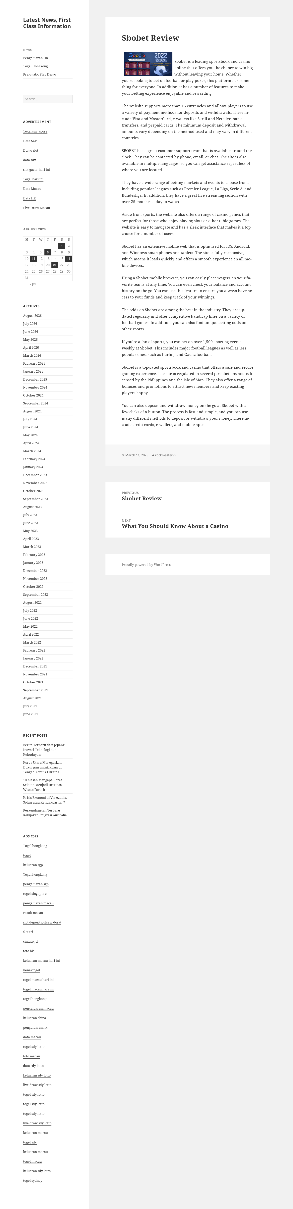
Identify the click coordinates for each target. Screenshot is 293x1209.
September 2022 (35, 594)
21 (55, 265)
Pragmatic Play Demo (39, 74)
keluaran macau (35, 1152)
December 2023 (35, 475)
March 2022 (32, 642)
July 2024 (30, 419)
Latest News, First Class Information (47, 23)
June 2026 (30, 331)
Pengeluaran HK (35, 58)
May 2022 (30, 626)
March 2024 (32, 451)
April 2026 (31, 347)
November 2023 (35, 483)
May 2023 (30, 531)
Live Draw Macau (36, 208)
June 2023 (30, 523)
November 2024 (35, 387)
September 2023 (35, 499)
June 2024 (30, 427)
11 (33, 258)
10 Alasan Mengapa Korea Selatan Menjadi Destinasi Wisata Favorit (43, 785)
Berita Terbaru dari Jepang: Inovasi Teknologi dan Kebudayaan (44, 750)
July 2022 (30, 610)
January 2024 (33, 467)
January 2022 (33, 658)
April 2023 (31, 539)
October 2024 (33, 395)
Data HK (29, 198)
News (27, 50)
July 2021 (30, 706)
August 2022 (32, 602)
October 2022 (33, 586)
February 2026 (34, 363)
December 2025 (35, 379)
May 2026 (30, 339)
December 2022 (35, 570)
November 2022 (35, 578)
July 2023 (30, 515)
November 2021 (35, 674)
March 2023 (32, 547)
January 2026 (33, 371)
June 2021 (30, 714)
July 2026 (30, 323)
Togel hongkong (35, 846)
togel (27, 855)
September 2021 (35, 690)
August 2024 (32, 411)
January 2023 (33, 562)
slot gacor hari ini (36, 169)
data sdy (29, 160)
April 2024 (31, 443)
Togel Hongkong (35, 66)
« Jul (33, 284)
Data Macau (32, 188)
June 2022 (30, 618)
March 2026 (32, 355)
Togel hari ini (33, 179)
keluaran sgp (33, 865)
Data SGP (30, 141)
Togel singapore (35, 131)
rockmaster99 (165, 455)
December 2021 (35, 666)
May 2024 (30, 435)
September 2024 (35, 403)
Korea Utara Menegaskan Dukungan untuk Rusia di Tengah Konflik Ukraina (42, 767)
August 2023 (32, 507)
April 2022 (31, 634)
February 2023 (34, 554)
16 (69, 258)
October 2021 (33, 682)
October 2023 (33, 491)
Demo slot (30, 150)
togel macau (32, 1161)
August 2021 (32, 698)
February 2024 (34, 459)
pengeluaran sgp (36, 884)
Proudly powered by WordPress (146, 564)
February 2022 (34, 650)
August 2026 (32, 315)
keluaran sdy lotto (37, 1171)
